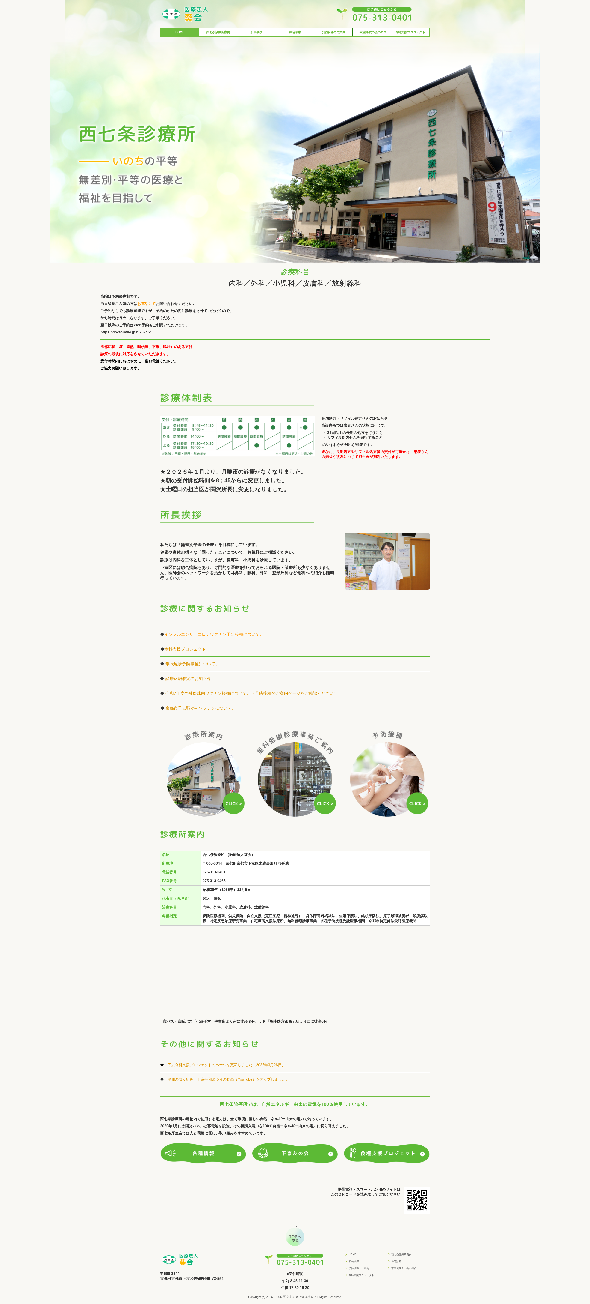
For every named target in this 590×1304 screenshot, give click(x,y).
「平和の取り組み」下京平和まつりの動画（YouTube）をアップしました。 (226, 1079)
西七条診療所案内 (218, 32)
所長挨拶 (257, 32)
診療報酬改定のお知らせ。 (190, 678)
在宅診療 (295, 32)
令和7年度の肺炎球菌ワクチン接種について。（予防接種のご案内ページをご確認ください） (251, 693)
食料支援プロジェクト (410, 32)
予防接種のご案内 (333, 32)
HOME (179, 32)
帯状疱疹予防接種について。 (192, 664)
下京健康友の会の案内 (372, 32)
